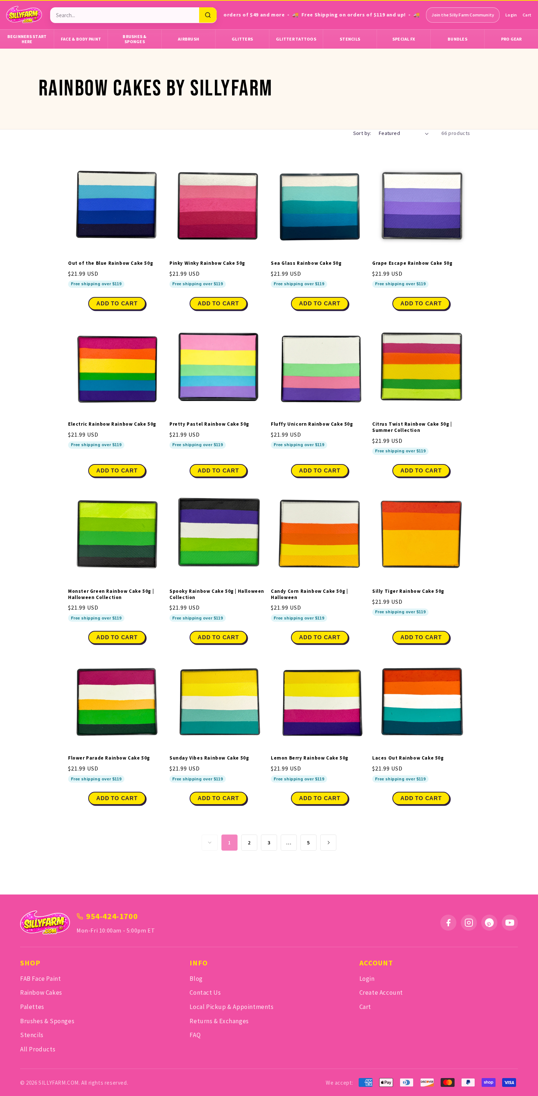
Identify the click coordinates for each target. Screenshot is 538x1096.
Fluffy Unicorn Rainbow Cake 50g (312, 424)
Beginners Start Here (27, 39)
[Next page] (328, 843)
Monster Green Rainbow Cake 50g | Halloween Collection (111, 594)
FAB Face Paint (40, 979)
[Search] (208, 15)
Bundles (457, 39)
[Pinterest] (489, 923)
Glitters (242, 39)
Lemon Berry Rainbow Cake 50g (309, 758)
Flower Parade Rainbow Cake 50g (109, 758)
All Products (37, 1049)
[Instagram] (469, 923)
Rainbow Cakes (41, 992)
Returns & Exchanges (219, 1021)
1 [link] (229, 842)
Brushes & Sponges (134, 39)
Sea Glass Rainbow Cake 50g (306, 263)
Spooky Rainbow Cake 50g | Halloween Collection (216, 594)
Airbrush (188, 39)
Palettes (32, 1007)
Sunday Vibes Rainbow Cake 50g (209, 758)
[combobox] (124, 15)
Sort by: (362, 133)
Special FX (403, 39)
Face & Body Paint (81, 39)
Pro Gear (511, 39)
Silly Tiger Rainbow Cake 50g (408, 591)
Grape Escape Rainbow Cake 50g (412, 263)
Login (511, 15)
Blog (196, 979)
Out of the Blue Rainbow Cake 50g (110, 263)
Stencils (350, 39)
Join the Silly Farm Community (462, 15)
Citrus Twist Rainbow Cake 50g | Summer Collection (412, 427)
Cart (527, 15)
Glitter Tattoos (296, 39)
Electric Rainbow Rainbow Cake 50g (112, 424)
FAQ (195, 1035)
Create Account (381, 992)
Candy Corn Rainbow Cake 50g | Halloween (309, 594)
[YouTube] (510, 923)
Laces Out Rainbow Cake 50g (408, 758)
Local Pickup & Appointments (231, 1007)
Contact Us (205, 992)
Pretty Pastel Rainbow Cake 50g (209, 424)
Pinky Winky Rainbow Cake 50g (207, 263)
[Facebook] (448, 923)
